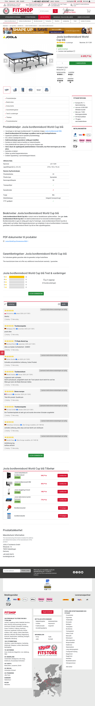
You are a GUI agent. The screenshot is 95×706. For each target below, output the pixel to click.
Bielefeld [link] (21, 622)
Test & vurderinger (12, 113)
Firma (6, 1)
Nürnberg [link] (18, 634)
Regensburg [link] (25, 634)
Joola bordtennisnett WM (53, 131)
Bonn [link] (6, 624)
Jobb (17, 1)
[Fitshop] (19, 11)
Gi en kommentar (36, 293)
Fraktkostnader (40, 626)
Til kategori (63, 508)
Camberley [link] (25, 643)
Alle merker (69, 667)
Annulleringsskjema (41, 628)
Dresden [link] (13, 626)
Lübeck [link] (19, 632)
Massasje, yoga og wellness (63, 17)
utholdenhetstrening (13, 17)
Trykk (49, 637)
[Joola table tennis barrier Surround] (8, 500)
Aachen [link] (6, 622)
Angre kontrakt (47, 612)
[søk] (55, 11)
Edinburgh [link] (7, 645)
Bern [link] (9, 665)
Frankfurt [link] (11, 628)
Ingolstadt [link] (14, 630)
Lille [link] (5, 675)
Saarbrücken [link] (13, 636)
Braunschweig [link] (17, 624)
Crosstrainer (69, 615)
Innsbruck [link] (11, 652)
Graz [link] (5, 652)
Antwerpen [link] (7, 670)
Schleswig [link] (20, 636)
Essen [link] (6, 628)
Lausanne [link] (14, 665)
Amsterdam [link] (7, 659)
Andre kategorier (84, 17)
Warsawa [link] (7, 684)
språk (78, 1)
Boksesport (69, 638)
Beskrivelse (10, 102)
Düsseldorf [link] (19, 626)
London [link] (19, 645)
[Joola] (10, 37)
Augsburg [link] (12, 622)
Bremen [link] (24, 624)
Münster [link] (12, 634)
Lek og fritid (44, 17)
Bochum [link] (27, 622)
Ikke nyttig (15, 319)
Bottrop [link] (10, 624)
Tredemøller (69, 620)
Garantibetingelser (12, 110)
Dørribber (68, 658)
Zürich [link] (19, 665)
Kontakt (22, 1)
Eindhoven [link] (7, 661)
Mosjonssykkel (70, 642)
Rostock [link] (6, 636)
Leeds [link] (12, 643)
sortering (11, 304)
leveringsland (70, 1)
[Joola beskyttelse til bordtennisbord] (8, 475)
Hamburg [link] (22, 628)
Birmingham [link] (18, 643)
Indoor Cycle (69, 633)
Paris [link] (8, 675)
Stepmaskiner (70, 647)
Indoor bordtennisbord (31, 25)
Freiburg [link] (16, 628)
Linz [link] (22, 652)
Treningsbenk (70, 631)
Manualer (68, 636)
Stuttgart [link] (26, 636)
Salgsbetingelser (40, 621)
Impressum (12, 1)
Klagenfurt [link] (17, 652)
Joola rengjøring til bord (22, 490)
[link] (75, 135)
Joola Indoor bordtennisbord (46, 25)
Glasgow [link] (13, 645)
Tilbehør (9, 117)
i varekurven (81, 63)
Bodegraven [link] (15, 659)
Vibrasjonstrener (71, 663)
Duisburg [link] (25, 626)
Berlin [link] (17, 622)
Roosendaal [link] (14, 661)
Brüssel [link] (13, 670)
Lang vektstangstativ (72, 649)
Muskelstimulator (71, 661)
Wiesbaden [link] (7, 638)
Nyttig (8, 319)
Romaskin (69, 622)
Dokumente (10, 106)
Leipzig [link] (15, 632)
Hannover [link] (7, 630)
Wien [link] (5, 654)
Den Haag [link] (22, 659)
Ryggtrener (69, 656)
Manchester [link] (25, 645)
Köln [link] (11, 632)
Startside (5, 25)
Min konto (85, 1)
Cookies (38, 623)
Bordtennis (20, 25)
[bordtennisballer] (8, 516)
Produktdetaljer (11, 98)
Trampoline (69, 626)
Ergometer (69, 617)
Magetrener (69, 654)
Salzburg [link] (26, 652)
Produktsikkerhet (11, 121)
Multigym (68, 624)
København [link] (7, 680)
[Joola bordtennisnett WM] (8, 484)
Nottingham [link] (7, 647)
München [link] (7, 634)
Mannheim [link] (25, 632)
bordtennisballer (19, 516)
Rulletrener (69, 645)
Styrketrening (30, 17)
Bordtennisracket (19, 508)
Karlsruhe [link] (20, 630)
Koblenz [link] (6, 632)
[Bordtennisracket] (8, 508)
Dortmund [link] (7, 626)
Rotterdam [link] (21, 661)
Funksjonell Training (71, 651)
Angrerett (51, 626)
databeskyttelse (52, 621)
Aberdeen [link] (7, 643)
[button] (6, 89)
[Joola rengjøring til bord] (8, 491)
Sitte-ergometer (70, 640)
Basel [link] (6, 665)
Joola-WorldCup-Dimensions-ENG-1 (16, 241)
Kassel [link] (25, 630)
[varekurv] (89, 11)
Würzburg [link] (14, 638)
